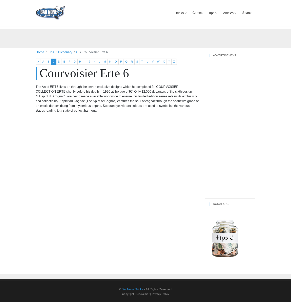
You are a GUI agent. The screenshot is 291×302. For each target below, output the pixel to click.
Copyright (128, 293)
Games (197, 12)
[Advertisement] (145, 38)
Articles (228, 13)
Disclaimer (142, 293)
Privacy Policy (160, 293)
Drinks (179, 13)
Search (247, 12)
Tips (211, 13)
